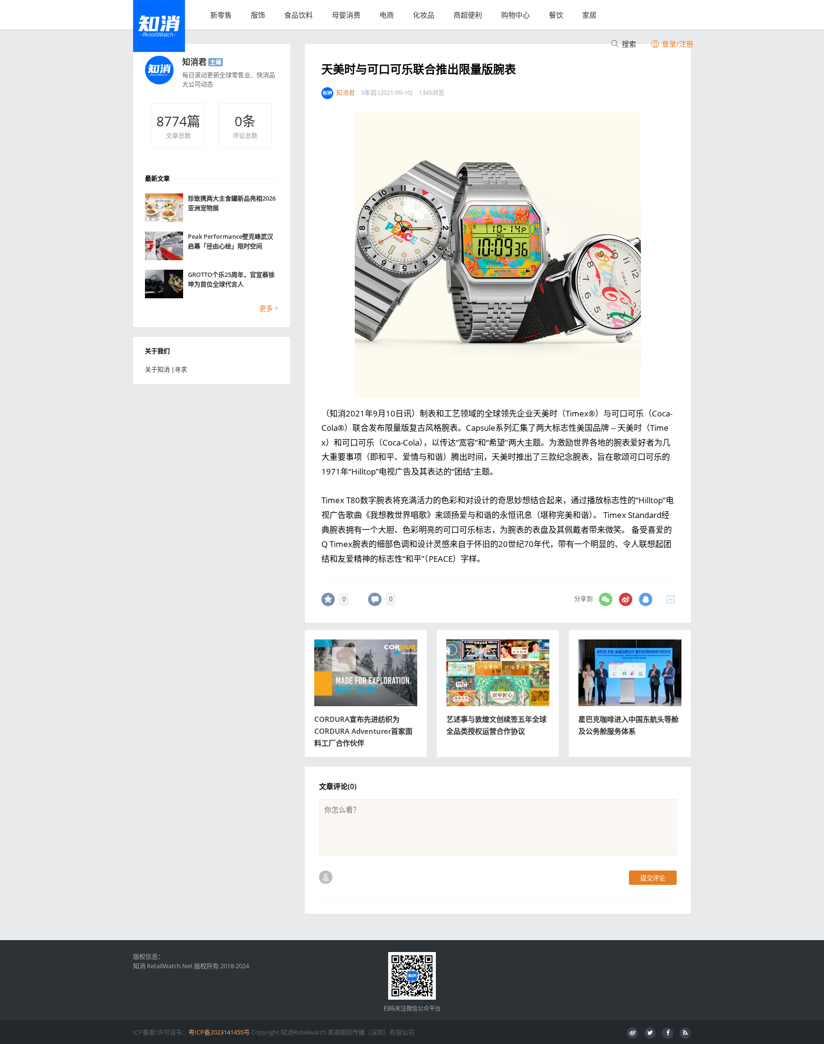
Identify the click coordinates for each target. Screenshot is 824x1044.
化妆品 (423, 15)
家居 (589, 15)
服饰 (258, 15)
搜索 (628, 44)
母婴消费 (346, 15)
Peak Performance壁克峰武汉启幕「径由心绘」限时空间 (230, 241)
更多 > (268, 308)
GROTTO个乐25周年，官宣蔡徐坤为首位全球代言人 (231, 279)
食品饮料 (298, 15)
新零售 (221, 15)
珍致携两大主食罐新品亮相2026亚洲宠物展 (232, 203)
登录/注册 (676, 44)
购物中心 (515, 15)
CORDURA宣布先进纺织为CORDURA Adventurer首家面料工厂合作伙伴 (363, 731)
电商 (387, 15)
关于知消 (157, 369)
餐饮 (556, 15)
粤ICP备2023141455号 (219, 1032)
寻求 (181, 369)
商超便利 (467, 15)
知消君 (194, 61)
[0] (328, 599)
